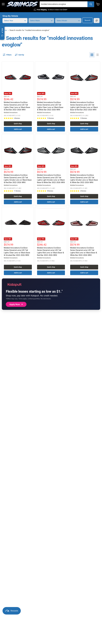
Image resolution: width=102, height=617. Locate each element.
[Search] (90, 4)
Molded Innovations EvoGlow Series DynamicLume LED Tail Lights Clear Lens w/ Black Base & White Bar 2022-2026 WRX (50, 106)
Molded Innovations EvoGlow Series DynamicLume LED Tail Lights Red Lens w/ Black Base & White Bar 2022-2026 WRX (83, 251)
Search (87, 20)
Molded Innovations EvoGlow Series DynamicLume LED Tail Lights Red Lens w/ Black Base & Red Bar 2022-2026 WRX (50, 251)
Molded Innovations (11, 112)
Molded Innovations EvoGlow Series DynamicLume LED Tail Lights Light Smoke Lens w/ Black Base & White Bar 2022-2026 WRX (51, 179)
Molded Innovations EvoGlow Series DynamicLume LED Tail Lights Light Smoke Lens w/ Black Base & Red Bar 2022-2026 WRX (84, 106)
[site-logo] (22, 4)
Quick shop (18, 124)
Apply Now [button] (14, 304)
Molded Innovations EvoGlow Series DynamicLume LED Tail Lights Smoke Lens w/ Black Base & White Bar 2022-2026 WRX (84, 179)
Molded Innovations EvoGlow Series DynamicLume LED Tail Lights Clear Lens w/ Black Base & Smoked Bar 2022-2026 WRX (17, 251)
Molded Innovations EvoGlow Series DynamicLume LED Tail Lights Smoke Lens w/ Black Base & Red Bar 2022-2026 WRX (18, 179)
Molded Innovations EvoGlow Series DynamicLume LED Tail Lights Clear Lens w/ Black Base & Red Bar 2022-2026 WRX (17, 106)
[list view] (97, 55)
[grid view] (92, 55)
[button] (19, 55)
